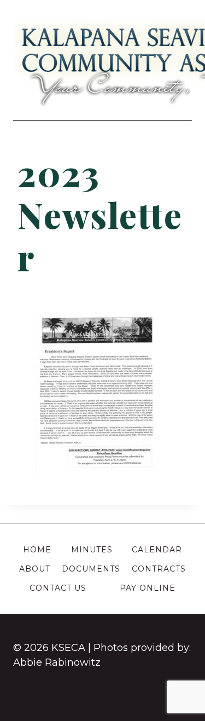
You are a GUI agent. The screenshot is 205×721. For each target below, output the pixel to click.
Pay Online (147, 588)
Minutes (92, 550)
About (34, 569)
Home (37, 550)
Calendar (157, 550)
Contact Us (58, 588)
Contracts (159, 569)
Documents (91, 569)
